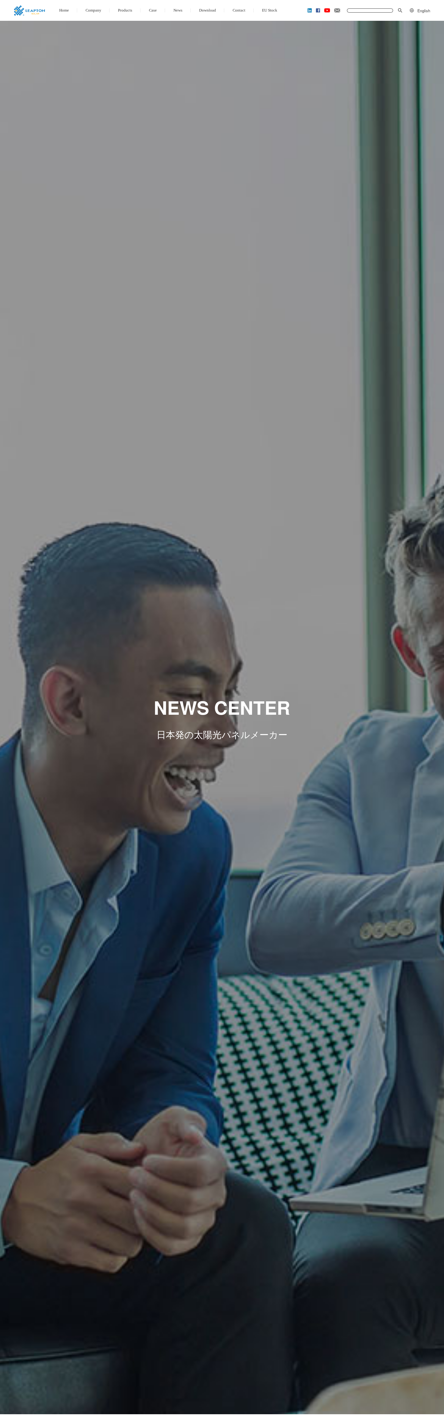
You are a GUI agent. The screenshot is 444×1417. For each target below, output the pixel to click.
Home (64, 10)
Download (207, 10)
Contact (239, 10)
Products (125, 10)
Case (153, 10)
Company (93, 10)
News (177, 10)
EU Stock (269, 10)
